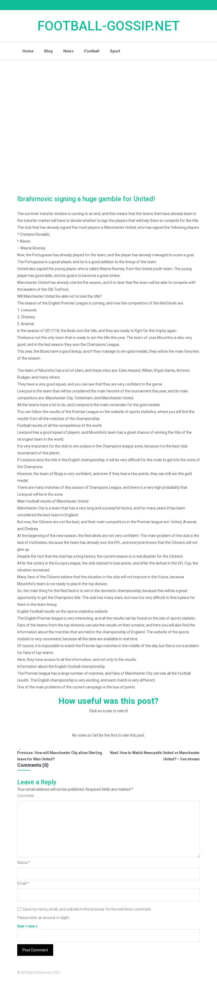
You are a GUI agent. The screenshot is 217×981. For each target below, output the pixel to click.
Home (28, 51)
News (68, 51)
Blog (48, 51)
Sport (115, 51)
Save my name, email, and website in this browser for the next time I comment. (86, 909)
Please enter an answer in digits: (43, 918)
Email (23, 883)
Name (23, 863)
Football (91, 51)
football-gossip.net (108, 26)
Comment (25, 796)
